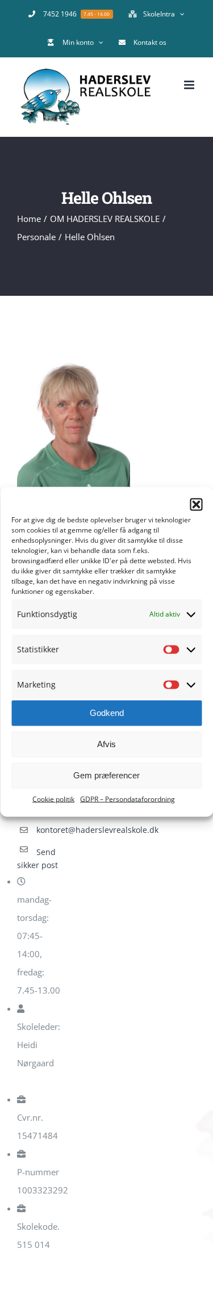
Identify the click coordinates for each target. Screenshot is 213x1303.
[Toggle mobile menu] (190, 85)
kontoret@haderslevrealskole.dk (50, 829)
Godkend (107, 713)
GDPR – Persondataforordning (127, 798)
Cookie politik (53, 798)
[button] (196, 504)
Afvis (106, 744)
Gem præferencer (106, 775)
